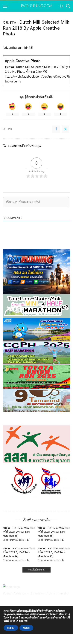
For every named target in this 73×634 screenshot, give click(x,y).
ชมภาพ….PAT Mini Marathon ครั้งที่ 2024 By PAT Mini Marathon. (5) (54, 531)
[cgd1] (36, 329)
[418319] (36, 271)
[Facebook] (56, 129)
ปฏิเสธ (26, 627)
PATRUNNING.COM (36, 6)
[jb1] (36, 353)
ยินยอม (10, 627)
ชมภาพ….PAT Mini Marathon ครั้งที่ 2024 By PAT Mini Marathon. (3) (54, 552)
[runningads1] (36, 444)
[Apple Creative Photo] (36, 70)
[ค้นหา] (68, 6)
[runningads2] (36, 480)
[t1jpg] (36, 376)
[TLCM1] (36, 306)
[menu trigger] (6, 6)
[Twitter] (65, 129)
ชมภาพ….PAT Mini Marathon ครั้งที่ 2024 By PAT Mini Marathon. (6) (19, 531)
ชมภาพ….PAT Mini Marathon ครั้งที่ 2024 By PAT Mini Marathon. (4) (19, 552)
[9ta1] (36, 400)
